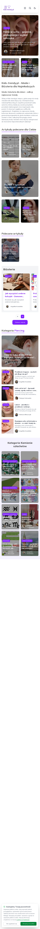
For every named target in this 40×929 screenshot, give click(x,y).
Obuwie (6, 208)
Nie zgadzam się (11, 923)
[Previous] (18, 316)
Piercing (6, 28)
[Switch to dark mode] (35, 8)
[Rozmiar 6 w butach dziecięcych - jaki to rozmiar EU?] (20, 178)
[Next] (22, 316)
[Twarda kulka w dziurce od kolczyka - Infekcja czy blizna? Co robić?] (20, 351)
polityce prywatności (23, 919)
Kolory (25, 62)
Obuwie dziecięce (10, 181)
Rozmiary (7, 142)
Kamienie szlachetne (10, 461)
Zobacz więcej (20, 322)
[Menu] (25, 8)
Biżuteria (25, 142)
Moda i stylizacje (8, 62)
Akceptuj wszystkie (28, 923)
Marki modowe (27, 541)
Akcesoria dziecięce (10, 247)
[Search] (30, 8)
